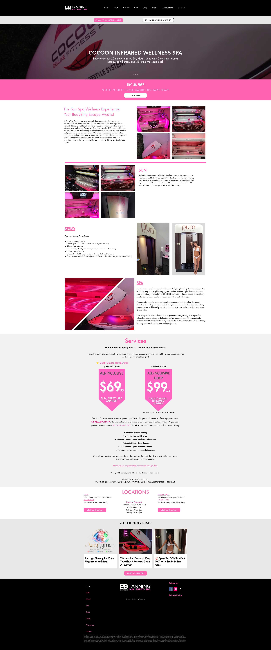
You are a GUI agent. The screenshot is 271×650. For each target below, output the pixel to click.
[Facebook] (171, 589)
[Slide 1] (133, 74)
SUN (87, 593)
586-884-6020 (163, 500)
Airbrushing (90, 625)
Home (88, 586)
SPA (87, 606)
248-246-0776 (89, 500)
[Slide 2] (135, 74)
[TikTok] (180, 589)
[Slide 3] (137, 74)
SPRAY (88, 599)
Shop (88, 612)
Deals (88, 618)
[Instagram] (175, 589)
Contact (89, 631)
